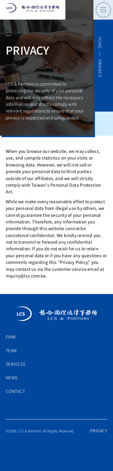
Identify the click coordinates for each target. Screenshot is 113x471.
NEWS (12, 378)
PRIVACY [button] (99, 431)
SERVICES (16, 364)
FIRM (11, 337)
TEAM (11, 350)
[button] (32, 10)
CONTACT (15, 391)
